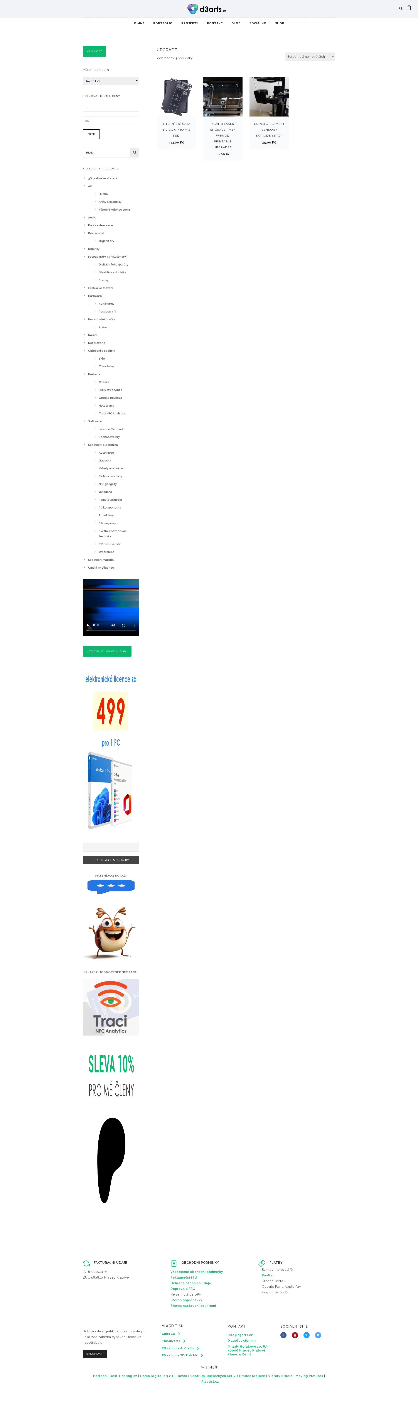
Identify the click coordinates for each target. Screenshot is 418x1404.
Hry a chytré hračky (101, 319)
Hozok (182, 1376)
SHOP (279, 23)
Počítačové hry (109, 437)
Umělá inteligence (101, 567)
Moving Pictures (309, 1376)
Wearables (106, 552)
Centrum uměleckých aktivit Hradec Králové (227, 1376)
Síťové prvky (107, 523)
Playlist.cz (210, 1381)
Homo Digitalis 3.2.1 (157, 1376)
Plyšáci (103, 327)
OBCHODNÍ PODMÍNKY (200, 1262)
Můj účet (94, 51)
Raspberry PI (107, 311)
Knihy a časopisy (110, 201)
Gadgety (105, 460)
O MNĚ (139, 23)
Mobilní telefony (110, 476)
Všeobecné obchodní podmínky (196, 1272)
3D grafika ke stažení (102, 178)
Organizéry (106, 241)
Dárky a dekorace (100, 225)
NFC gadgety (108, 484)
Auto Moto (106, 452)
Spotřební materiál (101, 559)
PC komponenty (110, 507)
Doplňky (93, 248)
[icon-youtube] (296, 1335)
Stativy (104, 280)
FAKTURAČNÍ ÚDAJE (110, 1262)
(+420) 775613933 (242, 1340)
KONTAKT (215, 23)
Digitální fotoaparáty (113, 264)
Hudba (103, 194)
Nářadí (92, 335)
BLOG (236, 23)
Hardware (95, 295)
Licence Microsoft (112, 429)
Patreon (100, 1376)
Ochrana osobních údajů (190, 1283)
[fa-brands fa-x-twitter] (307, 1335)
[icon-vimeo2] (319, 1335)
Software (95, 421)
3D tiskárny (106, 303)
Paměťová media (110, 499)
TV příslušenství (110, 544)
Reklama (94, 374)
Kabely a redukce (111, 468)
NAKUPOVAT (95, 1353)
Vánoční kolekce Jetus (115, 209)
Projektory (106, 515)
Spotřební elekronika (103, 444)
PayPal (268, 1275)
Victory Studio (280, 1376)
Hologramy (106, 405)
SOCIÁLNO (257, 23)
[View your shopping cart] (408, 8)
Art (90, 186)
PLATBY (276, 1262)
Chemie (104, 382)
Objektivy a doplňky (112, 272)
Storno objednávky (186, 1300)
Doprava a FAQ (182, 1289)
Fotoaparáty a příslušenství (107, 256)
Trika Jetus (106, 366)
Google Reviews (110, 397)
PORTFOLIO (163, 23)
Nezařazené (96, 343)
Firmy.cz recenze (110, 390)
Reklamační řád (183, 1277)
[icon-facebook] (284, 1335)
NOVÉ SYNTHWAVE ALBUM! (107, 651)
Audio (92, 217)
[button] (95, 1272)
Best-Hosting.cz (123, 1376)
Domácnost (96, 233)
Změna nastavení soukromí (193, 1306)
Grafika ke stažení (100, 288)
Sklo (102, 358)
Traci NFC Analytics (112, 413)
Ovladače (105, 491)
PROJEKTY (189, 23)
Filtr (91, 134)
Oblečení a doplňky (101, 350)
